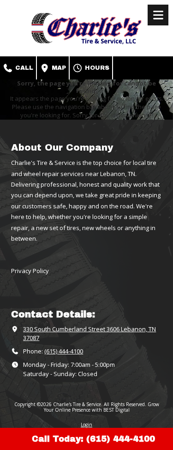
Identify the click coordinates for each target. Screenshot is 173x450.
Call (23, 68)
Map (58, 68)
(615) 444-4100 (63, 351)
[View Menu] (158, 15)
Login (86, 424)
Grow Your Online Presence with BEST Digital (101, 407)
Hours (96, 68)
